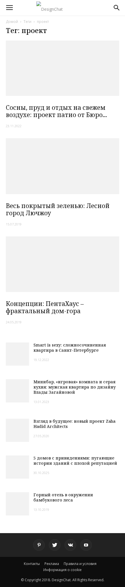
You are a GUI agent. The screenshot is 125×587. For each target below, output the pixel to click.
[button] (117, 8)
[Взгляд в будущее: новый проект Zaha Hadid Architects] (17, 430)
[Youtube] (86, 545)
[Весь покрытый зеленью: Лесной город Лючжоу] (62, 166)
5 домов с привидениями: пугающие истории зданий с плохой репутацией (75, 460)
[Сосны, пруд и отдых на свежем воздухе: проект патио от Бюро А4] (62, 68)
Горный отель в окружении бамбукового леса (63, 497)
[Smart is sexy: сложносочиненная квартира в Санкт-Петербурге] (17, 354)
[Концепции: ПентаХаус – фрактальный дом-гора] (62, 264)
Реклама (51, 563)
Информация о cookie (62, 569)
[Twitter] (54, 545)
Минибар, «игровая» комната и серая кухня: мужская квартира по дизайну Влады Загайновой (74, 387)
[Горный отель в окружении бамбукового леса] (17, 503)
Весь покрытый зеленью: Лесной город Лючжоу (58, 209)
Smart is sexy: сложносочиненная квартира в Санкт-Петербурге (69, 347)
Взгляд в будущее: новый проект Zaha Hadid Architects (74, 423)
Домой (12, 21)
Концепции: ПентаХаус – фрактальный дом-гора (45, 307)
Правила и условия (80, 563)
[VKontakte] (70, 545)
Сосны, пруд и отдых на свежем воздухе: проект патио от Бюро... (56, 111)
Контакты (32, 563)
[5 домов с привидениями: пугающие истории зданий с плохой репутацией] (17, 467)
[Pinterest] (39, 545)
